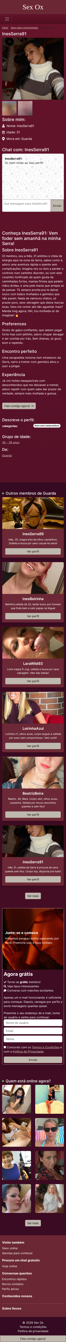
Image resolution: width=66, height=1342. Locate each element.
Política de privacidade (33, 1331)
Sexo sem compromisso (24, 27)
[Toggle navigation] (7, 19)
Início (5, 27)
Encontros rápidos (14, 1279)
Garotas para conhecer (17, 1253)
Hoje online (9, 1266)
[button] (33, 69)
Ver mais (33, 896)
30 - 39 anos (10, 442)
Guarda (7, 455)
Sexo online (10, 1248)
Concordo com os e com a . (33, 1049)
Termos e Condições (45, 1047)
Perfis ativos (10, 1289)
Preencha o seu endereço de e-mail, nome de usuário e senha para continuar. (32, 1015)
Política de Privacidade (28, 1051)
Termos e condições (33, 1327)
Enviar (33, 1060)
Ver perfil (33, 551)
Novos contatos (12, 1284)
